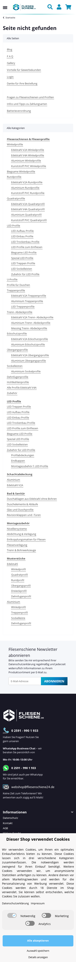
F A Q (10, 56)
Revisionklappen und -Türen (24, 515)
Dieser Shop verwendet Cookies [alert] (38, 839)
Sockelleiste (18, 618)
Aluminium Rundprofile (25, 188)
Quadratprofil (19, 574)
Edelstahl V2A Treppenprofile (28, 295)
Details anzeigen (38, 957)
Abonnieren (54, 681)
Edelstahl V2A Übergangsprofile (30, 355)
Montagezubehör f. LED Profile (29, 466)
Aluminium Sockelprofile (26, 371)
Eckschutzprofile (17, 333)
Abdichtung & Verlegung (21, 534)
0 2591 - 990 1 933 (24, 731)
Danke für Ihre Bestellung (22, 83)
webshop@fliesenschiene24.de (32, 787)
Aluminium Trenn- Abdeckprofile (30, 323)
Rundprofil (17, 580)
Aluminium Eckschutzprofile (28, 344)
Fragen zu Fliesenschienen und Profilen (30, 97)
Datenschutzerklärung (22, 664)
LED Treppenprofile (22, 306)
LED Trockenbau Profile (25, 242)
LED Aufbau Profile (22, 231)
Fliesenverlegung (17, 545)
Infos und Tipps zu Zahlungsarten (27, 104)
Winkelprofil (18, 569)
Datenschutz (10, 818)
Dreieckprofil (19, 591)
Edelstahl (12, 564)
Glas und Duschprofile (20, 509)
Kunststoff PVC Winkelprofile (28, 166)
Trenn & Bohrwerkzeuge (21, 550)
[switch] (12, 915)
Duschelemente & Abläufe (22, 504)
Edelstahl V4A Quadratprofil (28, 209)
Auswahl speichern (38, 950)
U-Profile (12, 279)
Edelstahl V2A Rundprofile (26, 182)
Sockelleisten (14, 366)
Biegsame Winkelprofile (21, 171)
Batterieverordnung (19, 111)
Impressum (38, 903)
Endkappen (18, 460)
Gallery (11, 63)
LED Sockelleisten (21, 269)
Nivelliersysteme (17, 529)
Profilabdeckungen (22, 455)
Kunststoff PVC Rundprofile (27, 193)
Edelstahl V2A (15, 485)
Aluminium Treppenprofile (27, 301)
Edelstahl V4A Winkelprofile (27, 155)
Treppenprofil (19, 612)
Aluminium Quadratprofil (26, 214)
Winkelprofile (15, 144)
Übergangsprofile (17, 350)
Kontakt (8, 823)
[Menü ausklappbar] (5, 3)
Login (10, 77)
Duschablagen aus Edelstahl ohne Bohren (32, 499)
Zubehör (12, 393)
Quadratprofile (16, 198)
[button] (51, 7)
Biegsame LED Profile (23, 252)
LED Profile (13, 225)
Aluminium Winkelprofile (26, 160)
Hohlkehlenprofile (18, 382)
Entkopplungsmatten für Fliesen (26, 539)
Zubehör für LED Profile (25, 274)
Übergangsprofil (21, 585)
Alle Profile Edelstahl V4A (21, 387)
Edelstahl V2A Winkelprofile (27, 150)
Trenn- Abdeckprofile (19, 312)
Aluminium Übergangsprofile (28, 360)
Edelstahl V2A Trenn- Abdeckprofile (32, 317)
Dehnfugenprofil (21, 596)
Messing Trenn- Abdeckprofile (29, 328)
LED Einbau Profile (22, 236)
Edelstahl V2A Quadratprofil (28, 204)
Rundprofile (14, 177)
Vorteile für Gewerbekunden (24, 70)
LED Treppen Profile (23, 263)
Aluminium (13, 480)
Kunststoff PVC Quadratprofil (29, 220)
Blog (9, 49)
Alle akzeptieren (38, 940)
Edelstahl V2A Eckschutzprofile (29, 339)
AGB (5, 828)
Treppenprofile (16, 290)
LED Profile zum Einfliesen (26, 247)
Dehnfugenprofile (17, 377)
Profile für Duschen (18, 285)
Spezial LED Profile (22, 258)
